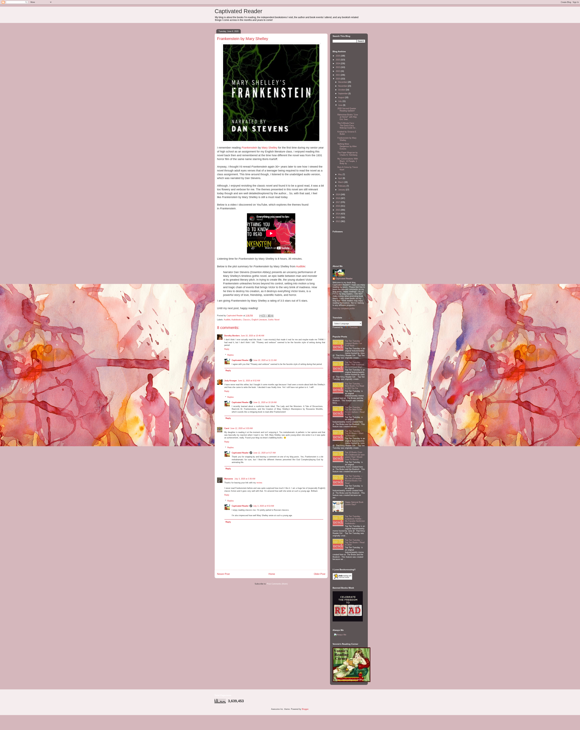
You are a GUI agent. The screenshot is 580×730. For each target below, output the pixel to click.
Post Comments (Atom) (277, 584)
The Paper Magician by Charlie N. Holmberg (347, 153)
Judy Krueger (230, 380)
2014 (338, 214)
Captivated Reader (238, 11)
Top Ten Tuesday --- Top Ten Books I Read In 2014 (354, 542)
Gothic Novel (273, 320)
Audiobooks (236, 320)
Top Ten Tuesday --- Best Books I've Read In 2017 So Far (354, 386)
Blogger (305, 709)
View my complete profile (344, 308)
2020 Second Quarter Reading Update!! (346, 109)
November (343, 86)
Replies (230, 355)
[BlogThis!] (263, 315)
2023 (338, 67)
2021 (338, 75)
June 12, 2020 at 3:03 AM (241, 428)
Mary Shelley (269, 147)
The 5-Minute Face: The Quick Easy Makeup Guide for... (347, 125)
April (340, 178)
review (259, 483)
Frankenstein (249, 147)
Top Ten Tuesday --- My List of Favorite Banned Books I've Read (353, 479)
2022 (338, 71)
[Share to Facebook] (269, 315)
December (343, 82)
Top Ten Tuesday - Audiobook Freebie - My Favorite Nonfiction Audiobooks (355, 520)
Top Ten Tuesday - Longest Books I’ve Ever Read (353, 343)
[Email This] (260, 315)
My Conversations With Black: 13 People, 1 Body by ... (347, 161)
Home (272, 574)
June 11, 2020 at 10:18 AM (265, 402)
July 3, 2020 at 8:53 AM (263, 506)
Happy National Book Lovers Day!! (354, 503)
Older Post (319, 574)
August (341, 97)
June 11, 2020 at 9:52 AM (249, 380)
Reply (226, 349)
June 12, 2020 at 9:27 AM (264, 453)
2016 (338, 206)
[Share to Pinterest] (272, 315)
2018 (338, 198)
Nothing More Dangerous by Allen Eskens (347, 146)
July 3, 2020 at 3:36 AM (244, 479)
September (343, 93)
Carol (226, 428)
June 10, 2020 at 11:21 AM (265, 360)
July (340, 101)
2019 (338, 194)
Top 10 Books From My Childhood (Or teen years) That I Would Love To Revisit (355, 456)
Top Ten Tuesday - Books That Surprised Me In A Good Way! (354, 364)
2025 (338, 60)
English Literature (259, 320)
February (342, 186)
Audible (300, 266)
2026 (338, 56)
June (340, 105)
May (340, 174)
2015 (338, 210)
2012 (338, 221)
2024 (338, 63)
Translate (354, 327)
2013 (338, 217)
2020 (338, 79)
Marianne (229, 479)
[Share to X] (266, 315)
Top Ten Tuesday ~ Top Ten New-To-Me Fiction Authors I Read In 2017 (354, 411)
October (342, 90)
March (341, 182)
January (342, 190)
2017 (338, 202)
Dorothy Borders (232, 336)
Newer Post (223, 574)
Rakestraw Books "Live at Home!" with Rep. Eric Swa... (347, 117)
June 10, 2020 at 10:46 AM (252, 336)
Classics (246, 320)
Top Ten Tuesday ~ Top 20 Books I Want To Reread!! (354, 433)
